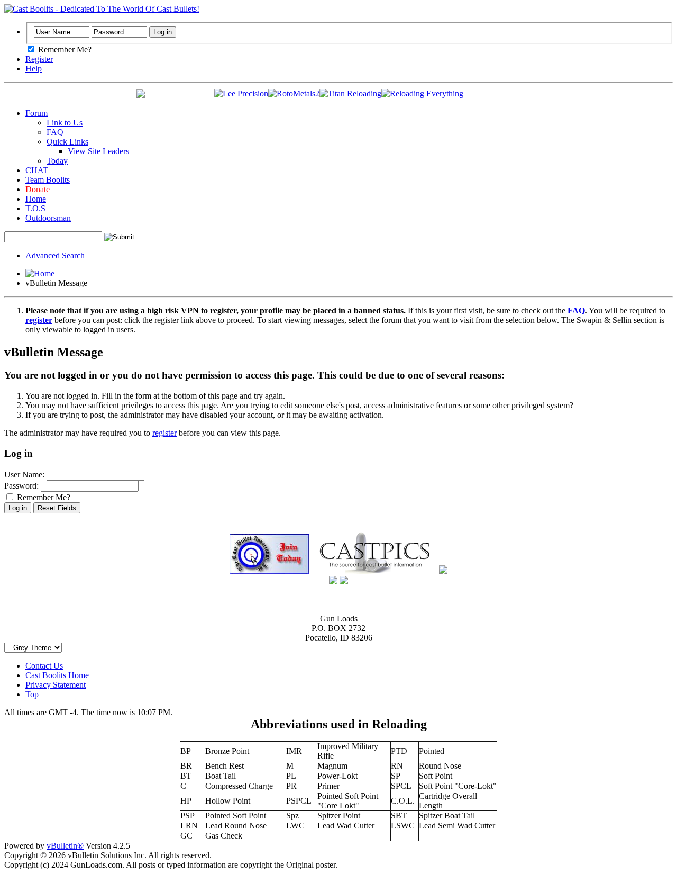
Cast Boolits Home (57, 675)
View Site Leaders (98, 151)
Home (35, 198)
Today (57, 160)
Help (33, 68)
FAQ (55, 132)
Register (39, 59)
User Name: (24, 474)
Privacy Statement (55, 684)
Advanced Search (55, 255)
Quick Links (67, 141)
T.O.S (35, 208)
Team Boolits (47, 179)
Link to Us (65, 122)
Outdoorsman (48, 217)
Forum (36, 113)
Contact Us (44, 665)
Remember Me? (64, 49)
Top (32, 694)
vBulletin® (65, 845)
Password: (21, 485)
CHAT (36, 170)
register (164, 432)
